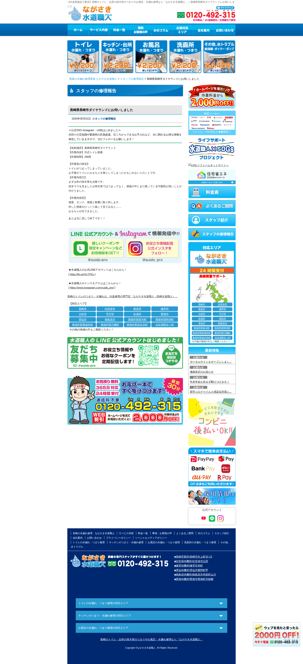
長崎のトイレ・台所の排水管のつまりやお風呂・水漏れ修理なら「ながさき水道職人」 (151, 639)
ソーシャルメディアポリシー (151, 537)
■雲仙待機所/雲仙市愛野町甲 (191, 570)
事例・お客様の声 (140, 29)
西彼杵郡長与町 (137, 319)
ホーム (77, 29)
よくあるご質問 (184, 533)
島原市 (137, 308)
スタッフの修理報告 (132, 78)
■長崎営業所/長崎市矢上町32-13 (193, 556)
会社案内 (203, 29)
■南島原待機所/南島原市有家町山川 (195, 574)
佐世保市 (110, 308)
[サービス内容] (92, 29)
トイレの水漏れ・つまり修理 (89, 542)
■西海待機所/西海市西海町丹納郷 (193, 579)
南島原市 (110, 319)
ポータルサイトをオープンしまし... (210, 361)
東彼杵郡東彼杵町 (82, 324)
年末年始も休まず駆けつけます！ (209, 381)
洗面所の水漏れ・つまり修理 (200, 542)
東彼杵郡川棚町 (110, 324)
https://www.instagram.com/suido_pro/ (92, 287)
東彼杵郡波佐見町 (137, 324)
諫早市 (165, 308)
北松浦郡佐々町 (165, 324)
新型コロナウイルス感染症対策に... (210, 391)
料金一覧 (119, 29)
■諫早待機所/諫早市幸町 (188, 565)
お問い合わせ (225, 29)
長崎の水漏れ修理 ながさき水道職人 (94, 533)
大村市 (83, 314)
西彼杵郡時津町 (165, 319)
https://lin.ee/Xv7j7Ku (82, 274)
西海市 (165, 314)
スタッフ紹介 (221, 533)
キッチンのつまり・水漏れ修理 (126, 542)
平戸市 (110, 314)
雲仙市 (83, 319)
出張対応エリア (182, 29)
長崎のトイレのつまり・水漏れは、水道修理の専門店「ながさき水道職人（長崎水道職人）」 (122, 296)
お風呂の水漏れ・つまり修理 (164, 542)
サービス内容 (98, 29)
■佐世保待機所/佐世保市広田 (191, 561)
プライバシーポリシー (118, 537)
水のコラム (161, 29)
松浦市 (137, 314)
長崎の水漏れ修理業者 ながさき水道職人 (93, 78)
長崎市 (83, 308)
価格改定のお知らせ (202, 371)
